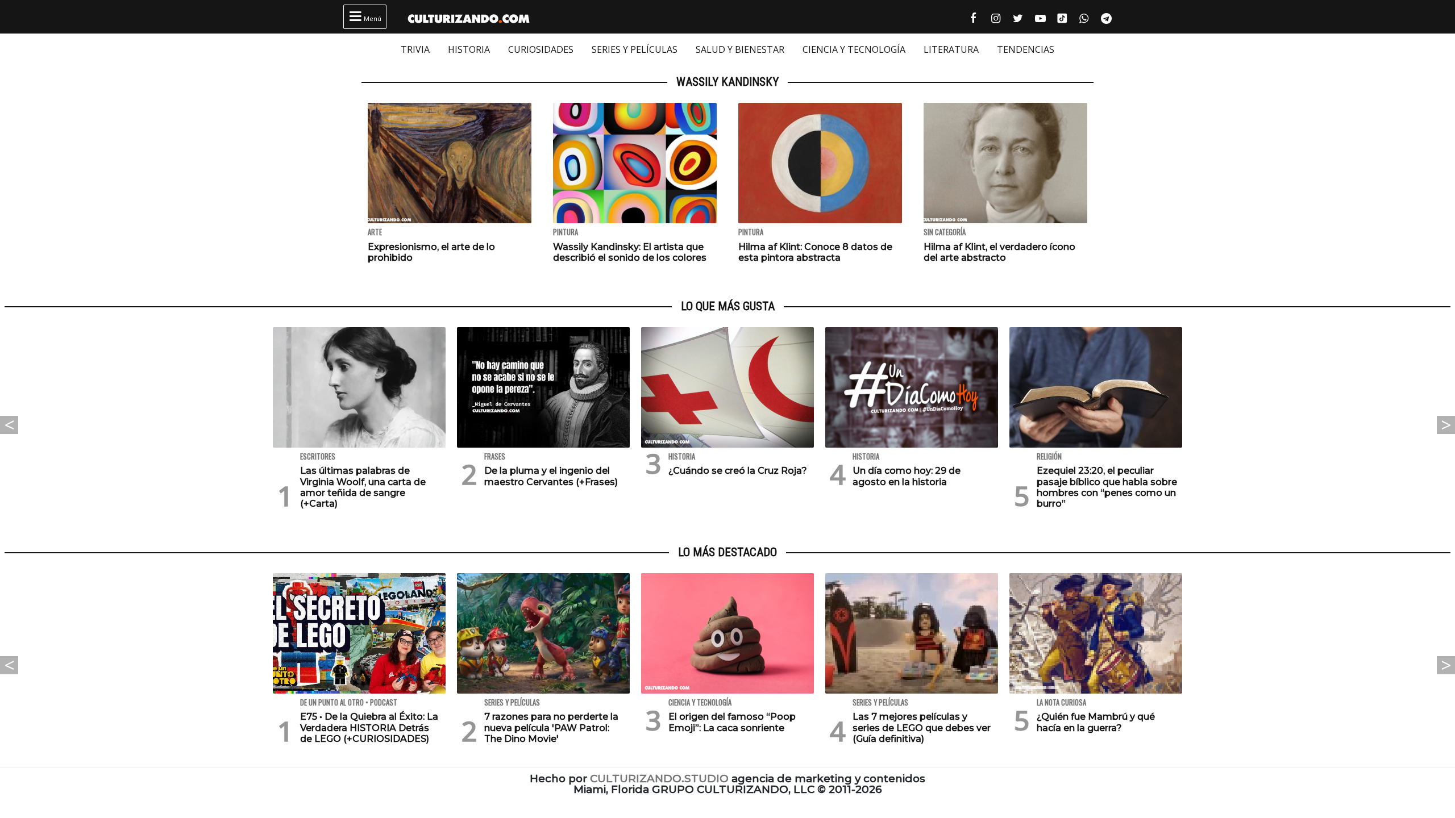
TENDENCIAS (1025, 49)
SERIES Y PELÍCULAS (634, 49)
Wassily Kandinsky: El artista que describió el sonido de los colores (629, 252)
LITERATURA (951, 49)
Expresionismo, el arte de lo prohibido (431, 252)
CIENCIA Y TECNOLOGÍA (854, 49)
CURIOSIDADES (540, 49)
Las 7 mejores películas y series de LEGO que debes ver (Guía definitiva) (922, 727)
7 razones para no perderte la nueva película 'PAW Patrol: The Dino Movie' (551, 727)
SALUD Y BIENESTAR (740, 49)
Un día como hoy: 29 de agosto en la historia (907, 476)
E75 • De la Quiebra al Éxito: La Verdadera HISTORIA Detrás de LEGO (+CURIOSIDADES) (369, 727)
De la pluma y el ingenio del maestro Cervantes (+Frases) (551, 476)
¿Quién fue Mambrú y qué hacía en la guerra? (1096, 722)
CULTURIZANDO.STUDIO (659, 778)
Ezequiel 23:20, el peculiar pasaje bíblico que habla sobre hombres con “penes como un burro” (1107, 487)
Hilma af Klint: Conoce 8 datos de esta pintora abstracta (815, 252)
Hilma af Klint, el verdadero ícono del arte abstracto (999, 252)
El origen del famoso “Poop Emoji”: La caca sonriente (732, 722)
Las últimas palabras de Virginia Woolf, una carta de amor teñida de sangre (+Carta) (363, 487)
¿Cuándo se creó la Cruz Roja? (737, 470)
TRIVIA (415, 49)
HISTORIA (469, 49)
